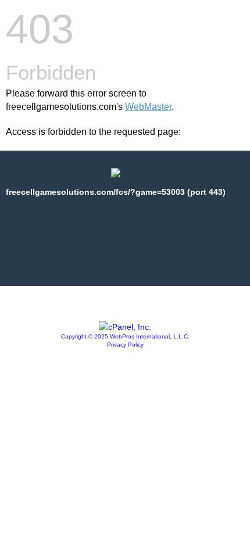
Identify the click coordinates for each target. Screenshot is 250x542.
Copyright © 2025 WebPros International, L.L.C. (125, 336)
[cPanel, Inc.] (125, 326)
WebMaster (148, 107)
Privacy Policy (125, 344)
